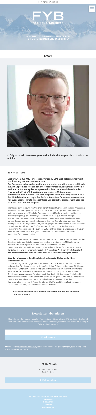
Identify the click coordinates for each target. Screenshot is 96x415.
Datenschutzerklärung (28, 347)
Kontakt (48, 405)
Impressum (48, 399)
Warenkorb (53, 2)
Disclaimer (48, 402)
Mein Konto (43, 2)
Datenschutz (48, 407)
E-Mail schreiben (48, 380)
